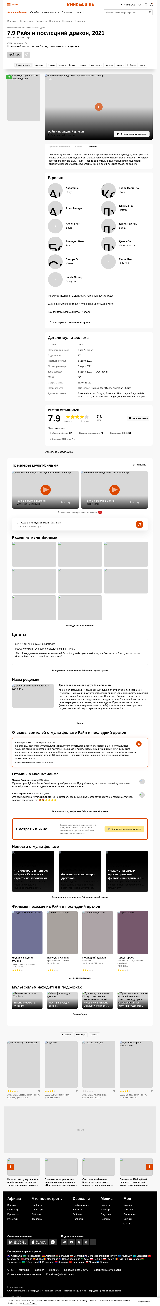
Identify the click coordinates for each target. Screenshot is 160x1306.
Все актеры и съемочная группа (70, 322)
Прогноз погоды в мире (75, 1291)
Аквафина (72, 188)
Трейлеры (80, 21)
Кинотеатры (26, 21)
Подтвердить (144, 1302)
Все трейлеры (139, 465)
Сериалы (67, 12)
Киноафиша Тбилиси (51, 1291)
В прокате (12, 21)
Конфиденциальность (76, 1269)
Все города (33, 1291)
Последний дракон (94, 957)
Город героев (126, 957)
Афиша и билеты (17, 12)
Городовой (94, 1291)
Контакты (24, 1269)
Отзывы (127, 1223)
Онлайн (34, 12)
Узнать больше (30, 1303)
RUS (140, 5)
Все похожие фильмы (80, 978)
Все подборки (80, 1014)
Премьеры (41, 21)
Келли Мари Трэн (129, 188)
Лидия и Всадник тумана (22, 959)
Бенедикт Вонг (75, 241)
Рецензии (67, 21)
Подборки (54, 21)
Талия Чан (125, 259)
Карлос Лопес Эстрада (100, 295)
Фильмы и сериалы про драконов (78, 876)
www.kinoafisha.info (16, 1291)
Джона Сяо (125, 241)
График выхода (81, 1205)
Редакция (39, 1269)
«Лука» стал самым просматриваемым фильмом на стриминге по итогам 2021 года (126, 874)
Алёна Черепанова (21, 793)
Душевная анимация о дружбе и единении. (85, 685)
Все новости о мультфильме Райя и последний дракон (80, 897)
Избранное (129, 1209)
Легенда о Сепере (58, 957)
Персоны (105, 1219)
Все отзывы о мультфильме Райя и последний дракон (80, 811)
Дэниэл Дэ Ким (128, 223)
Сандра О (72, 259)
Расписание (129, 1214)
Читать (80, 723)
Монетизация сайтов (111, 1291)
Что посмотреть (50, 12)
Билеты (127, 1205)
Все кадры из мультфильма (80, 625)
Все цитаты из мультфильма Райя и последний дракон (80, 670)
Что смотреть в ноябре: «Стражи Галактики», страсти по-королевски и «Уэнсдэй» (31, 874)
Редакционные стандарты (107, 1269)
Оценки (127, 1219)
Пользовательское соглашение (24, 1274)
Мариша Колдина (20, 780)
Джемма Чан (126, 206)
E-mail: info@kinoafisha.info (60, 1274)
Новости (79, 12)
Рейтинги (36, 1214)
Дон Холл (79, 295)
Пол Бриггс (66, 295)
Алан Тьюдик (74, 208)
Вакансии (54, 1269)
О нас (10, 1269)
